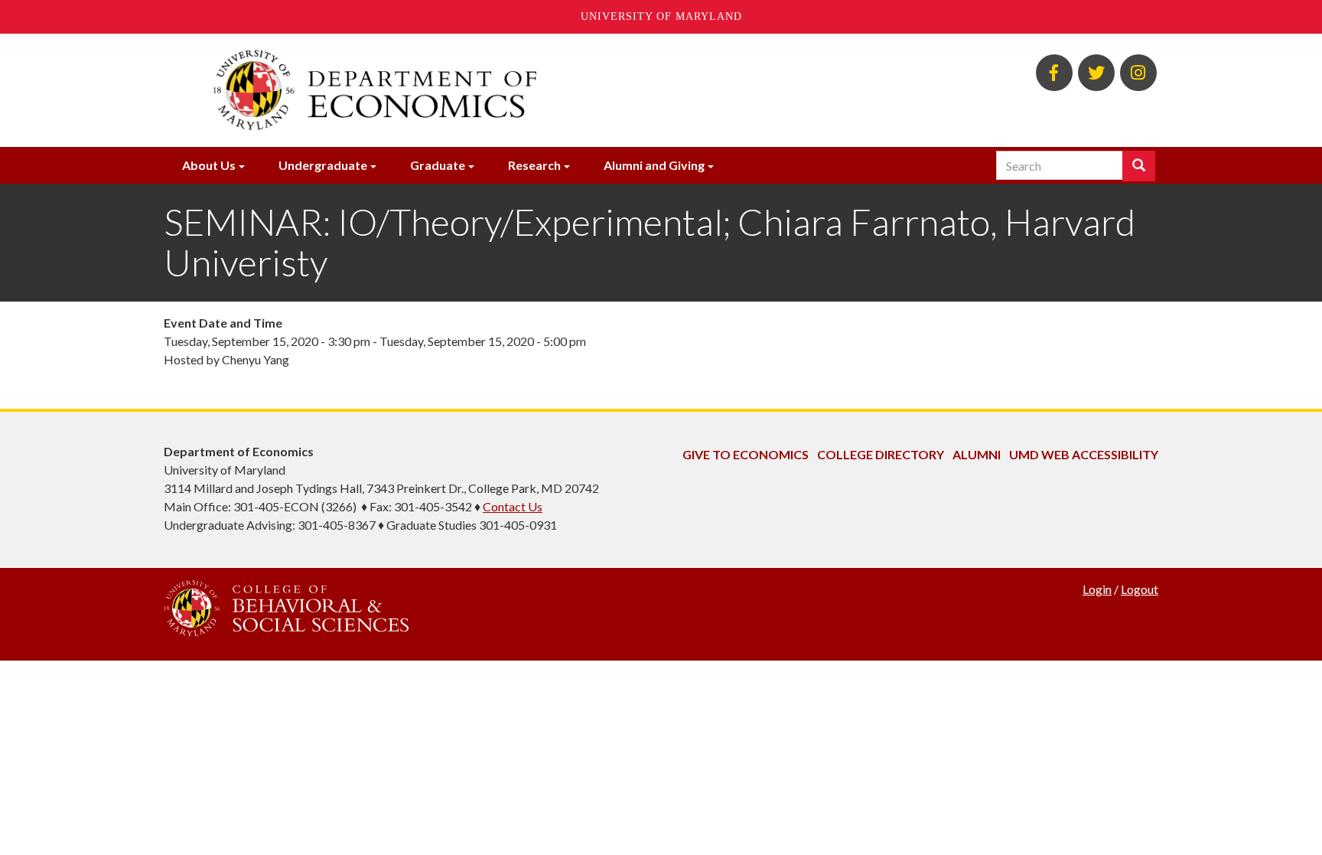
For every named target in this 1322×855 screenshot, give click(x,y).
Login (1097, 589)
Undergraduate (322, 165)
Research (534, 165)
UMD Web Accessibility (1083, 454)
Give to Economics (745, 454)
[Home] (491, 90)
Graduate (437, 165)
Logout (1139, 589)
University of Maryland (661, 16)
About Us (209, 165)
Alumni (976, 454)
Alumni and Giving (654, 165)
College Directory (880, 454)
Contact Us (512, 506)
